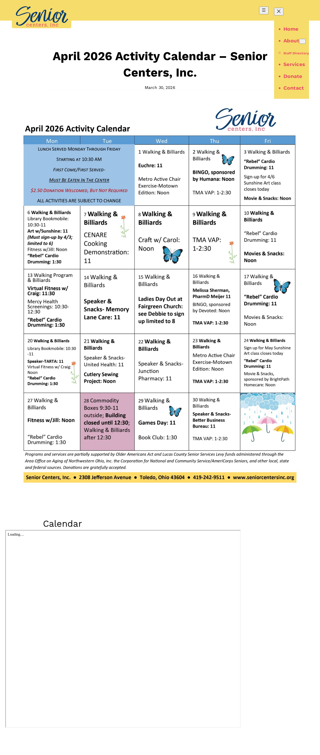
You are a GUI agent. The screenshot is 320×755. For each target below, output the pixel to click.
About (291, 41)
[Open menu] (263, 10)
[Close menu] (278, 11)
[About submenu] (302, 41)
